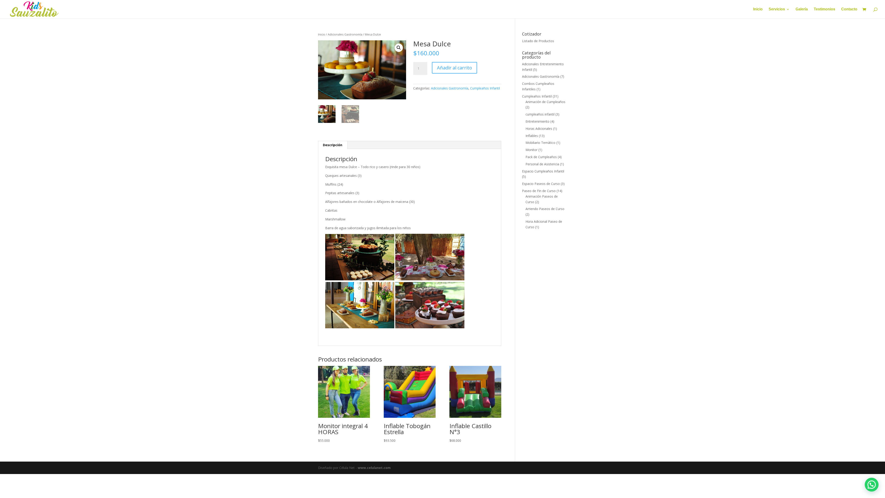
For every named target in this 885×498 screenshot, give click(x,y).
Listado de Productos (538, 41)
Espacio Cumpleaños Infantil (543, 171)
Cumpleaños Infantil (485, 88)
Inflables (531, 135)
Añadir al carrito (454, 68)
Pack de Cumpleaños (541, 157)
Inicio (758, 9)
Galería (802, 9)
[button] (399, 48)
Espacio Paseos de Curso (541, 183)
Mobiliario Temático (540, 142)
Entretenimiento (537, 121)
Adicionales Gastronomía (345, 34)
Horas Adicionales (538, 128)
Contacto (849, 9)
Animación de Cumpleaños (545, 102)
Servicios (777, 9)
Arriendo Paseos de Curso (544, 209)
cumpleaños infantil (540, 114)
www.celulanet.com (374, 467)
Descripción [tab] (332, 145)
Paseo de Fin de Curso (539, 191)
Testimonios (824, 9)
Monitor (531, 150)
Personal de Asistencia (542, 164)
